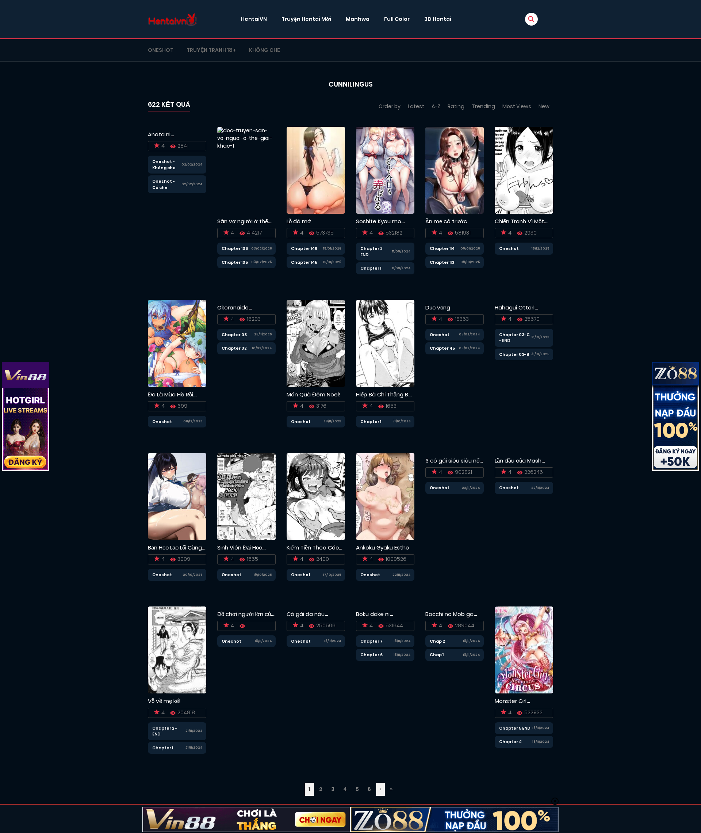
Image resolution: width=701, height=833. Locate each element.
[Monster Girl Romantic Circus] (524, 649)
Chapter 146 (304, 248)
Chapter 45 (442, 348)
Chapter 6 (371, 655)
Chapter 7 (371, 641)
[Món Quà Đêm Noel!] (316, 343)
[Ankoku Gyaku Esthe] (385, 496)
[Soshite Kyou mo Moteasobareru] (385, 170)
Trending (483, 106)
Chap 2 (437, 641)
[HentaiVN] (172, 19)
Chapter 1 (370, 268)
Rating (456, 106)
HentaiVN (254, 19)
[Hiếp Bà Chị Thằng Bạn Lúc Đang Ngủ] (385, 343)
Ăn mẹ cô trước (446, 221)
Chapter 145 (304, 262)
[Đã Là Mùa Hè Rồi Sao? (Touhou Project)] (177, 343)
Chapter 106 (235, 248)
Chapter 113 (442, 262)
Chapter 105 (235, 262)
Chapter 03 (234, 335)
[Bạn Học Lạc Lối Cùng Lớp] (177, 496)
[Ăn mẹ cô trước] (454, 170)
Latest (416, 106)
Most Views (516, 106)
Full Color (397, 19)
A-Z (436, 106)
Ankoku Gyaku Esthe (382, 547)
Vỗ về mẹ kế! (164, 701)
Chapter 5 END (514, 728)
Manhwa (357, 19)
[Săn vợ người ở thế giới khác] (246, 170)
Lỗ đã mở (299, 221)
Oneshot (160, 50)
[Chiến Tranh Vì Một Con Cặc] (524, 170)
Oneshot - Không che (164, 165)
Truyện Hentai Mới (306, 19)
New (544, 106)
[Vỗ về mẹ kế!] (177, 649)
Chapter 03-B (514, 354)
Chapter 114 (442, 248)
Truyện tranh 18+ (211, 50)
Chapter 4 (510, 742)
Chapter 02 (234, 348)
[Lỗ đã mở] (316, 170)
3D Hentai (437, 19)
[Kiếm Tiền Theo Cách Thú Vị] (316, 496)
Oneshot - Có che (163, 184)
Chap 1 (437, 655)
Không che (264, 50)
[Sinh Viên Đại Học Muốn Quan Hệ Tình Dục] (246, 496)
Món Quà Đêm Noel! (314, 394)
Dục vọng (437, 307)
